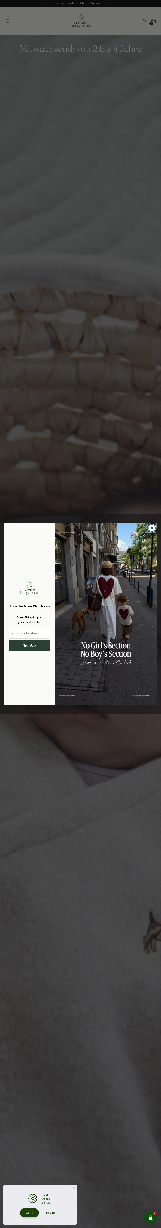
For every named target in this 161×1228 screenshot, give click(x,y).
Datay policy (46, 1201)
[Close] (73, 1188)
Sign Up (29, 645)
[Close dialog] (152, 528)
